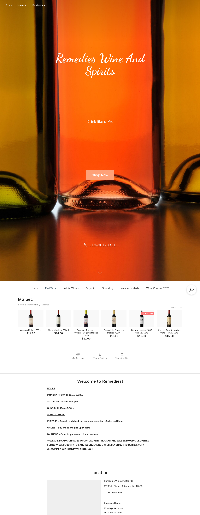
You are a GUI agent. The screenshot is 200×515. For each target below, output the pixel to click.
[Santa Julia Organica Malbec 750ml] (114, 318)
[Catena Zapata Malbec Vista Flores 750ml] (169, 318)
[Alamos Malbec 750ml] (30, 318)
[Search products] (191, 289)
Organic (90, 288)
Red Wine (51, 288)
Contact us (38, 5)
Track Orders (100, 358)
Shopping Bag (122, 358)
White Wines (71, 288)
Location (22, 5)
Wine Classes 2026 (157, 288)
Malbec (45, 304)
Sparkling (107, 288)
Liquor (34, 288)
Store (9, 5)
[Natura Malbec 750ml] (58, 318)
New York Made (129, 288)
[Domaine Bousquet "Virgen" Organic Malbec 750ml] (86, 318)
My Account (78, 358)
